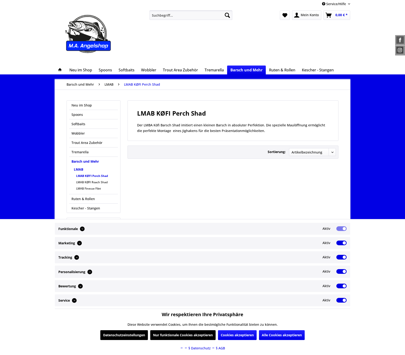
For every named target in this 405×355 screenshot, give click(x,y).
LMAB (78, 169)
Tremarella (80, 152)
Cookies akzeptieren (237, 335)
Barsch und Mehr (85, 161)
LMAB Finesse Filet (88, 188)
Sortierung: (277, 152)
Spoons (77, 114)
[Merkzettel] (285, 15)
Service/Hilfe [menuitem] (336, 4)
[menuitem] (191, 15)
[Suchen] (227, 15)
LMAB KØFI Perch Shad (92, 176)
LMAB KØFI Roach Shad (92, 182)
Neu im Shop (81, 105)
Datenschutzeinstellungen (124, 335)
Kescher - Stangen (85, 208)
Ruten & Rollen (83, 199)
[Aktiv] (341, 228)
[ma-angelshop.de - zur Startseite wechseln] (96, 34)
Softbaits (78, 124)
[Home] (60, 70)
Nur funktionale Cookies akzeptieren (183, 335)
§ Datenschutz (199, 348)
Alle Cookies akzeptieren (282, 335)
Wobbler (78, 133)
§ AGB (220, 348)
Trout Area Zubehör (86, 142)
